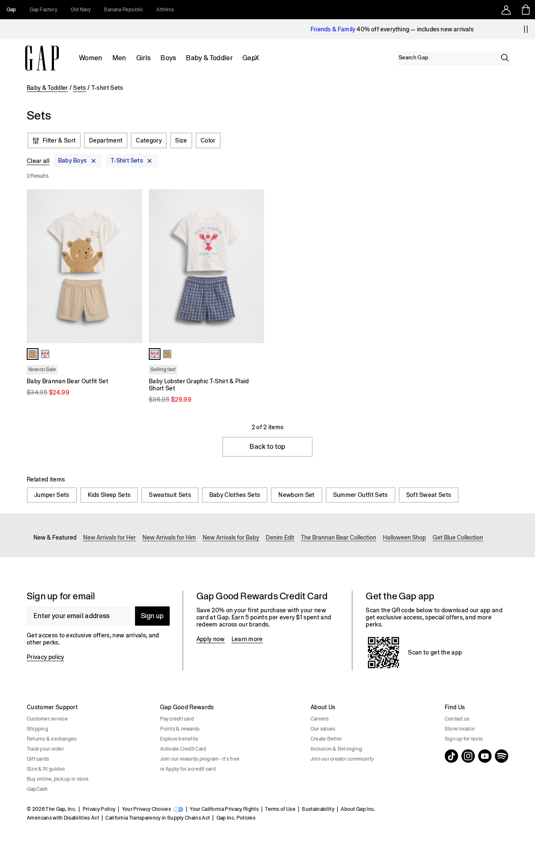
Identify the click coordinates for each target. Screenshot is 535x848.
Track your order (45, 749)
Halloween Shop (404, 537)
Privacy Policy (99, 809)
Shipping (37, 729)
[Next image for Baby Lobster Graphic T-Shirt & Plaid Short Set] (254, 266)
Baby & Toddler (209, 58)
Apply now (210, 639)
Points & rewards (180, 729)
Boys (168, 58)
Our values (323, 729)
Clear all (38, 161)
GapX (250, 58)
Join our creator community (342, 759)
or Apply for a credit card (188, 769)
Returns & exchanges (52, 739)
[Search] (505, 58)
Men (119, 58)
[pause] (526, 29)
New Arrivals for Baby (231, 537)
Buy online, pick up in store (58, 779)
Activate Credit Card (183, 749)
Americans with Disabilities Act (63, 818)
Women (90, 58)
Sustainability (318, 809)
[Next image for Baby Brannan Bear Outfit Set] (132, 266)
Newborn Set (296, 494)
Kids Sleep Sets (109, 494)
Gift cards (38, 759)
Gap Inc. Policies (236, 818)
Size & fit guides (46, 769)
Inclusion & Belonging (336, 749)
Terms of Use (280, 809)
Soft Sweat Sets (428, 494)
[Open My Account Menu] (506, 9)
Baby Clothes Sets (234, 494)
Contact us (457, 719)
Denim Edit (280, 537)
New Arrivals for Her (109, 537)
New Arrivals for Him (169, 537)
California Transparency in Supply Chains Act (157, 818)
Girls (143, 58)
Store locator (460, 729)
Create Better (326, 739)
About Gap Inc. (358, 809)
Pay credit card (177, 719)
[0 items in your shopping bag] (525, 9)
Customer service (47, 719)
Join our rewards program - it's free (200, 759)
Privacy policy (45, 657)
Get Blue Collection (458, 537)
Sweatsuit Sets (170, 494)
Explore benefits (179, 739)
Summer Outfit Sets (360, 494)
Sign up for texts (464, 739)
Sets (79, 87)
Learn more (247, 639)
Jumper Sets (51, 494)
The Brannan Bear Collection (338, 537)
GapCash (37, 789)
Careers (320, 719)
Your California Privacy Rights (224, 809)
